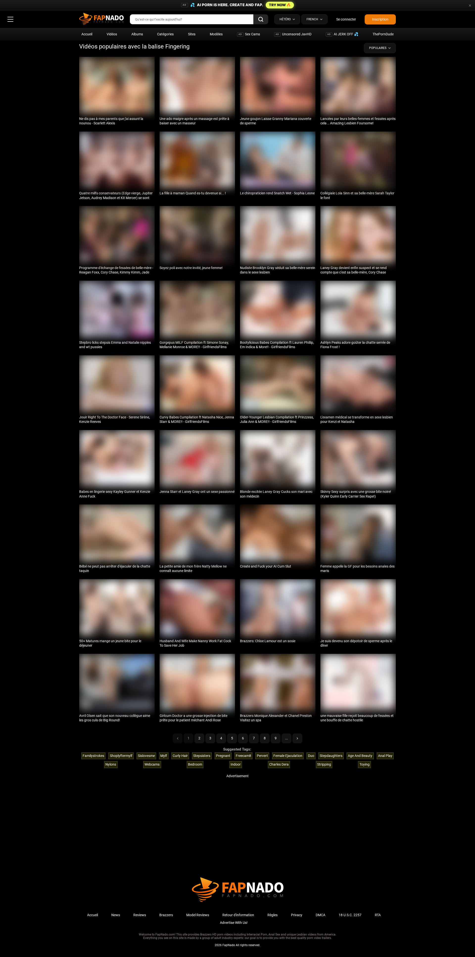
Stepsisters (201, 756)
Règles (272, 915)
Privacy (296, 915)
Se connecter (346, 19)
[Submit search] (260, 19)
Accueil (86, 34)
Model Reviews (197, 915)
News (115, 915)
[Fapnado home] (237, 902)
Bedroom (195, 764)
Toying (364, 764)
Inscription (380, 19)
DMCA (320, 915)
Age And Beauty (360, 756)
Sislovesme (146, 756)
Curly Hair (180, 756)
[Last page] (297, 738)
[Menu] (10, 19)
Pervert (262, 756)
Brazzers (166, 915)
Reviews (139, 915)
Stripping (324, 764)
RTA (378, 915)
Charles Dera (279, 764)
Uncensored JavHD (293, 34)
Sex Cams (249, 34)
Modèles (216, 34)
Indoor (236, 764)
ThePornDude (383, 34)
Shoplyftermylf (121, 756)
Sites (191, 34)
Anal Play (385, 756)
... (286, 738)
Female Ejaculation (287, 756)
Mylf (163, 756)
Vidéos (112, 34)
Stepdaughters (331, 756)
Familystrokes (93, 756)
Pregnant (223, 756)
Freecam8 (243, 756)
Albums (137, 34)
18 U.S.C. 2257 (350, 915)
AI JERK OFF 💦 (342, 34)
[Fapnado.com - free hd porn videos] (101, 19)
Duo (311, 756)
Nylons (110, 764)
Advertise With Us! (234, 923)
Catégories (165, 34)
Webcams (152, 764)
